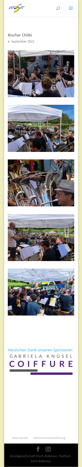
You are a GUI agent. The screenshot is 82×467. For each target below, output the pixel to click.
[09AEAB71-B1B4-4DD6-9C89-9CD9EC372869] (41, 315)
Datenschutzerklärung (49, 438)
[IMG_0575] (41, 152)
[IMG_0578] (41, 97)
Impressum (20, 438)
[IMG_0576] (41, 261)
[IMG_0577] (41, 206)
